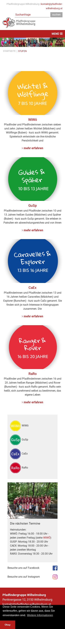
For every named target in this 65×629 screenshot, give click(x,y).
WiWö (25, 425)
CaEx (25, 453)
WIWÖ (46, 537)
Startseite (9, 51)
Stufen (22, 51)
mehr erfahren (33, 148)
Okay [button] (7, 624)
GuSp (25, 439)
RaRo (25, 467)
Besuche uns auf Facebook (23, 567)
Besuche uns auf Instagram (24, 576)
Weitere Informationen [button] (40, 615)
